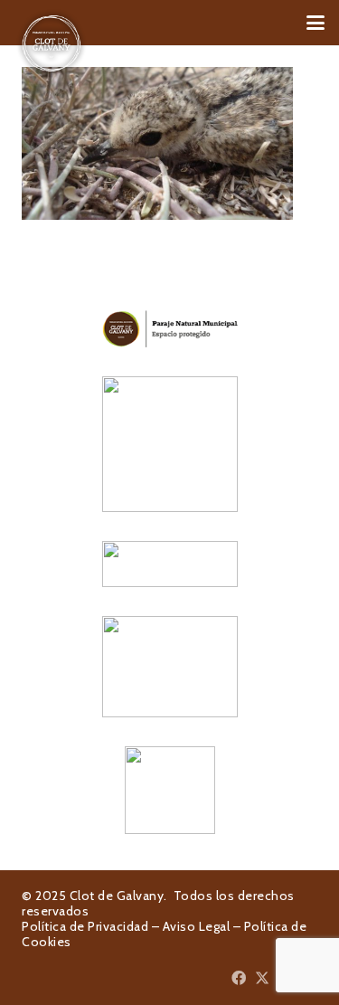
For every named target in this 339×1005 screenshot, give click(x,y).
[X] (262, 978)
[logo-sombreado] (51, 43)
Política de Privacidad (85, 926)
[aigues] (169, 563)
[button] (315, 23)
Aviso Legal (197, 926)
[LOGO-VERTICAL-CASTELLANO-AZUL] (169, 444)
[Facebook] (238, 978)
